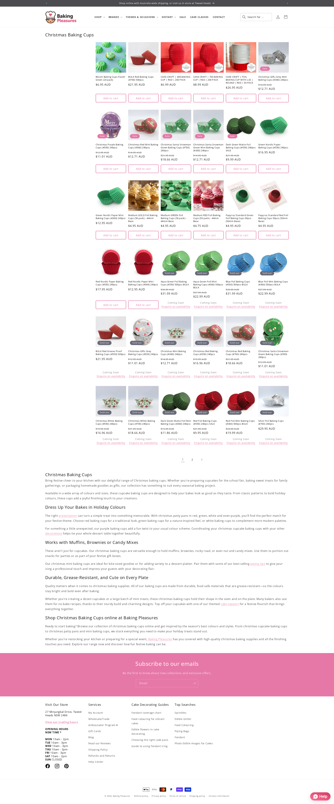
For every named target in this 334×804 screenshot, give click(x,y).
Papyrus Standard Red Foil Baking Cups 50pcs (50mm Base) (273, 218)
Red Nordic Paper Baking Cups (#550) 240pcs (110, 283)
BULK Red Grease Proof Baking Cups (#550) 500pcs (111, 353)
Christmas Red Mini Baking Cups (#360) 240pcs (143, 146)
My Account (95, 712)
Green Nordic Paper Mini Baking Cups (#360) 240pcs (111, 217)
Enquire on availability (176, 306)
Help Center (96, 761)
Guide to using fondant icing (150, 746)
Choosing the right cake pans (150, 739)
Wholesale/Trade (99, 719)
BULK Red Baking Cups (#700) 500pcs (141, 78)
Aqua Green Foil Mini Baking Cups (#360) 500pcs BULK (208, 284)
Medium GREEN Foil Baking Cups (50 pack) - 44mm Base (174, 218)
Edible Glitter (183, 719)
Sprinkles (180, 712)
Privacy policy (159, 796)
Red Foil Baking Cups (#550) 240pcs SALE (205, 422)
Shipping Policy (98, 749)
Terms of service (177, 796)
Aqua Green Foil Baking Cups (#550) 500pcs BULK (175, 283)
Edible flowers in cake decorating (145, 731)
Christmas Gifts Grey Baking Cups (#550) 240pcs (143, 353)
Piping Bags (182, 731)
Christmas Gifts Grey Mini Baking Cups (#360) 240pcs (273, 78)
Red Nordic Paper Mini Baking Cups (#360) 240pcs (143, 283)
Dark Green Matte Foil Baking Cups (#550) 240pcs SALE (241, 147)
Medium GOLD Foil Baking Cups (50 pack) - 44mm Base (143, 218)
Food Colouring (184, 725)
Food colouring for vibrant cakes (148, 721)
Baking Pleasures (121, 796)
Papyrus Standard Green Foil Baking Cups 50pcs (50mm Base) (239, 218)
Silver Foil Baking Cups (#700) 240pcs (271, 422)
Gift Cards (94, 731)
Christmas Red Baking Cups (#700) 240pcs (238, 353)
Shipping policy (197, 796)
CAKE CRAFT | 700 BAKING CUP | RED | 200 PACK (208, 78)
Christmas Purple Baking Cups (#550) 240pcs (109, 146)
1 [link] (183, 459)
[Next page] (201, 459)
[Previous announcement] (46, 3)
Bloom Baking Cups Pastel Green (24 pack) (110, 78)
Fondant (180, 737)
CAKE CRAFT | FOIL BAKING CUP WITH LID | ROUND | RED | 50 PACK (239, 79)
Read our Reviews (99, 743)
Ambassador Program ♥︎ (103, 725)
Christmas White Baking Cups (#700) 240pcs (141, 422)
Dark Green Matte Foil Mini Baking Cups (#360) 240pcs (176, 422)
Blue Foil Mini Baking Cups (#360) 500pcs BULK (273, 283)
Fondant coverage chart (146, 712)
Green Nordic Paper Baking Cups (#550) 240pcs (273, 146)
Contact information (219, 796)
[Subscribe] (194, 683)
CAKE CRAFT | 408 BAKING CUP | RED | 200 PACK (175, 78)
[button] (99, 17)
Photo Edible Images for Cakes (194, 743)
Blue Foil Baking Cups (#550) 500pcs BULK (238, 283)
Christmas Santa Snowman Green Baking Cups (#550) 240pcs (273, 354)
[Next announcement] (287, 3)
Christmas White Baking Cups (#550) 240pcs (109, 422)
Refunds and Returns (101, 755)
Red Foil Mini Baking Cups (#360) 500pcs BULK (240, 422)
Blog (91, 737)
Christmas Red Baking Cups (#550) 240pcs (205, 353)
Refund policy (141, 796)
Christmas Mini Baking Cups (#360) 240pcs (173, 353)
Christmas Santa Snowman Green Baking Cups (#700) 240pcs (176, 147)
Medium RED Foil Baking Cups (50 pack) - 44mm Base (207, 218)
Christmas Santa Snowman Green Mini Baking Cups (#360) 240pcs (208, 147)
